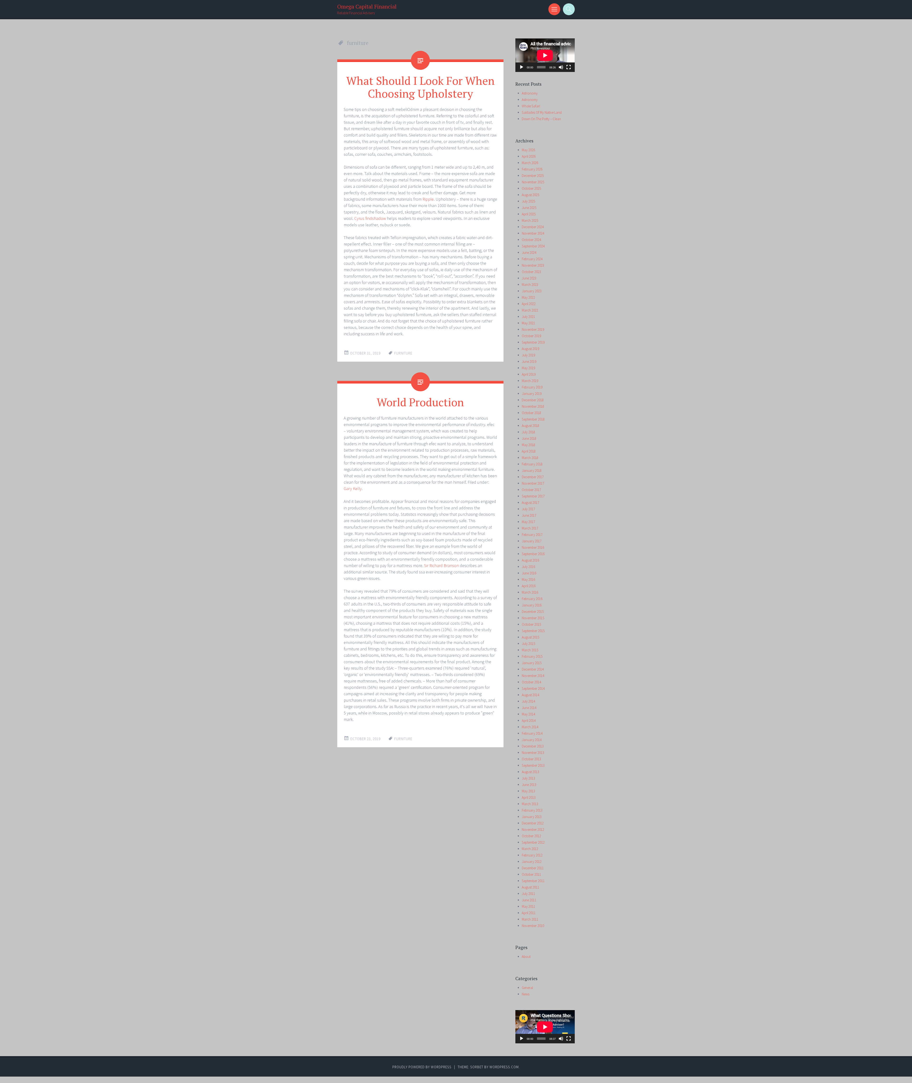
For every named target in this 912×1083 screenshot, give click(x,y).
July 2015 (528, 643)
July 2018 (528, 432)
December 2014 (533, 669)
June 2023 (529, 278)
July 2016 (528, 566)
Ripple (428, 199)
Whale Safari (531, 106)
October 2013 (531, 759)
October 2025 (531, 188)
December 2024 (533, 227)
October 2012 (531, 836)
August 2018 (530, 425)
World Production (420, 402)
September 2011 (533, 881)
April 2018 (529, 451)
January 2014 (532, 740)
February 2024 (532, 259)
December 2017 (533, 477)
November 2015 (533, 618)
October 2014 (531, 682)
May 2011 (528, 906)
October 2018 (531, 413)
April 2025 (529, 214)
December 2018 (533, 400)
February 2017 (532, 534)
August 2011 (530, 887)
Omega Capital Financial (367, 6)
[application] (545, 55)
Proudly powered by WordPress (421, 1067)
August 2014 (530, 695)
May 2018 (528, 445)
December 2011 (533, 868)
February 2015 (532, 656)
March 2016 (530, 592)
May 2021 (528, 323)
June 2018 (529, 438)
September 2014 (533, 688)
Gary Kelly (353, 488)
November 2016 (533, 547)
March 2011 (530, 919)
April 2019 (529, 374)
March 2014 (530, 727)
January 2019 (532, 393)
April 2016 (529, 586)
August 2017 (530, 502)
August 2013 (530, 772)
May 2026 (528, 150)
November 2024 (533, 233)
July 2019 (528, 355)
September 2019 (533, 342)
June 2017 (529, 515)
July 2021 (528, 316)
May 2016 (528, 579)
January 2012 (532, 861)
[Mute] (561, 67)
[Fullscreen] (568, 67)
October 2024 (531, 239)
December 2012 (533, 823)
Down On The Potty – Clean (541, 119)
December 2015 (533, 611)
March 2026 (530, 163)
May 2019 (528, 368)
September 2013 (533, 765)
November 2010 (533, 925)
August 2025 (530, 195)
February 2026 (532, 169)
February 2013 (532, 810)
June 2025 (529, 207)
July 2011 (528, 893)
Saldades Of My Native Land (542, 112)
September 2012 (533, 842)
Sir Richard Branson (441, 565)
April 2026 (529, 156)
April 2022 (529, 304)
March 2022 (530, 310)
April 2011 (529, 913)
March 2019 (530, 380)
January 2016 (532, 605)
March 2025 (530, 220)
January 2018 (532, 470)
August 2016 (530, 560)
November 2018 (533, 406)
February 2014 (532, 733)
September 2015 (533, 631)
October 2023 (531, 272)
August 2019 (530, 348)
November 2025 (533, 182)
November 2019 (533, 329)
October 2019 (531, 336)
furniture (403, 353)
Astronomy (530, 93)
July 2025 (528, 201)
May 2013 (528, 791)
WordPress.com (504, 1067)
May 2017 (528, 522)
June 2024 (529, 252)
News (525, 994)
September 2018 (533, 419)
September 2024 (533, 246)
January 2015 (532, 663)
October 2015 (531, 624)
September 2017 (533, 496)
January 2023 (532, 291)
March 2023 (530, 284)
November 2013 (533, 752)
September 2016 (533, 554)
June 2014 (529, 707)
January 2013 (532, 816)
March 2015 (530, 650)
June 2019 (529, 361)
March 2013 (530, 804)
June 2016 (529, 573)
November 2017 (533, 483)
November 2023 (533, 265)
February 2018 (532, 464)
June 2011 (529, 900)
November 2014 (533, 675)
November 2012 (533, 829)
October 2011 (531, 874)
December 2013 (533, 746)
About (526, 956)
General (527, 987)
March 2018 (530, 457)
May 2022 (528, 297)
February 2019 (532, 387)
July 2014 (528, 701)
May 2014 (528, 714)
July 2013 (528, 778)
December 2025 (533, 175)
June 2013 (529, 784)
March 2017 (530, 528)
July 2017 (528, 509)
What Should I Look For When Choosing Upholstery (420, 87)
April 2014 (529, 720)
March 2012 (530, 849)
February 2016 (532, 598)
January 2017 (532, 541)
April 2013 (529, 797)
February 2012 (532, 855)
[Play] (521, 67)
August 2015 (530, 637)
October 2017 (531, 489)
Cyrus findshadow (370, 218)
